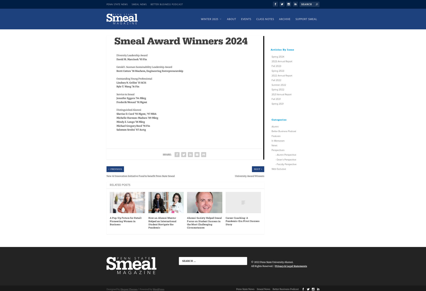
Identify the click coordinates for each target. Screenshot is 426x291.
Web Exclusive (279, 169)
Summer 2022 (279, 85)
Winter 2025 (209, 19)
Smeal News (139, 4)
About (231, 19)
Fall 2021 (276, 99)
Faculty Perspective (287, 164)
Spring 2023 (278, 71)
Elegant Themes (129, 289)
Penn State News (117, 4)
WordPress (158, 289)
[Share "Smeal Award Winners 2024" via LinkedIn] (190, 154)
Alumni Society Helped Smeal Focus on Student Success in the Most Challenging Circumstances (204, 222)
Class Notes (265, 19)
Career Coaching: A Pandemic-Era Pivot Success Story (242, 221)
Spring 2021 (278, 104)
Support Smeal (306, 19)
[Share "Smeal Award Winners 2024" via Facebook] (177, 154)
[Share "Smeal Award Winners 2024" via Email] (197, 154)
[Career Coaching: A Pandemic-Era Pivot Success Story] (243, 202)
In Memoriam (278, 141)
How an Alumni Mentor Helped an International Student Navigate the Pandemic (162, 222)
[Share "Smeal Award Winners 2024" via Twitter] (183, 154)
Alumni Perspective (286, 155)
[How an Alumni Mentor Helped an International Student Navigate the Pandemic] (166, 202)
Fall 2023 (276, 66)
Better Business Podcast (167, 4)
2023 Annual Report (282, 61)
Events (246, 19)
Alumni (275, 126)
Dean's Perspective (286, 159)
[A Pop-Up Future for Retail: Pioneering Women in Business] (127, 202)
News (274, 145)
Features (276, 136)
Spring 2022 (278, 89)
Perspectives (278, 150)
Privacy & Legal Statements (291, 266)
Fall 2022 (276, 80)
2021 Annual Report (282, 94)
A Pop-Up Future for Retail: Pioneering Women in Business (126, 221)
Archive (285, 19)
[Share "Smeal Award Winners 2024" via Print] (203, 154)
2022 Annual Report (282, 75)
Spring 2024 (278, 57)
